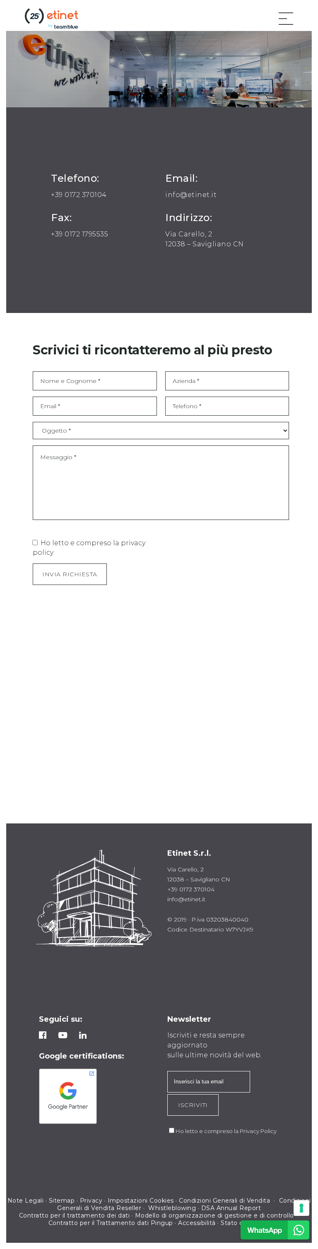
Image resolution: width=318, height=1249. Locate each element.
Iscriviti (193, 1105)
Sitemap (62, 1200)
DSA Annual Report (231, 1208)
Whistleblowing (172, 1208)
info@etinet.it (191, 195)
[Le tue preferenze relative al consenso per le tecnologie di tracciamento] (301, 1208)
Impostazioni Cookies (141, 1200)
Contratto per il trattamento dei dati (74, 1215)
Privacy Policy (258, 1131)
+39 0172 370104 (79, 195)
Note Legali (25, 1200)
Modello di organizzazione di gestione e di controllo (214, 1215)
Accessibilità (197, 1223)
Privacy (91, 1200)
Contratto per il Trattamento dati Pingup (110, 1223)
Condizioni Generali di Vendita (225, 1200)
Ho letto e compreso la (208, 1131)
